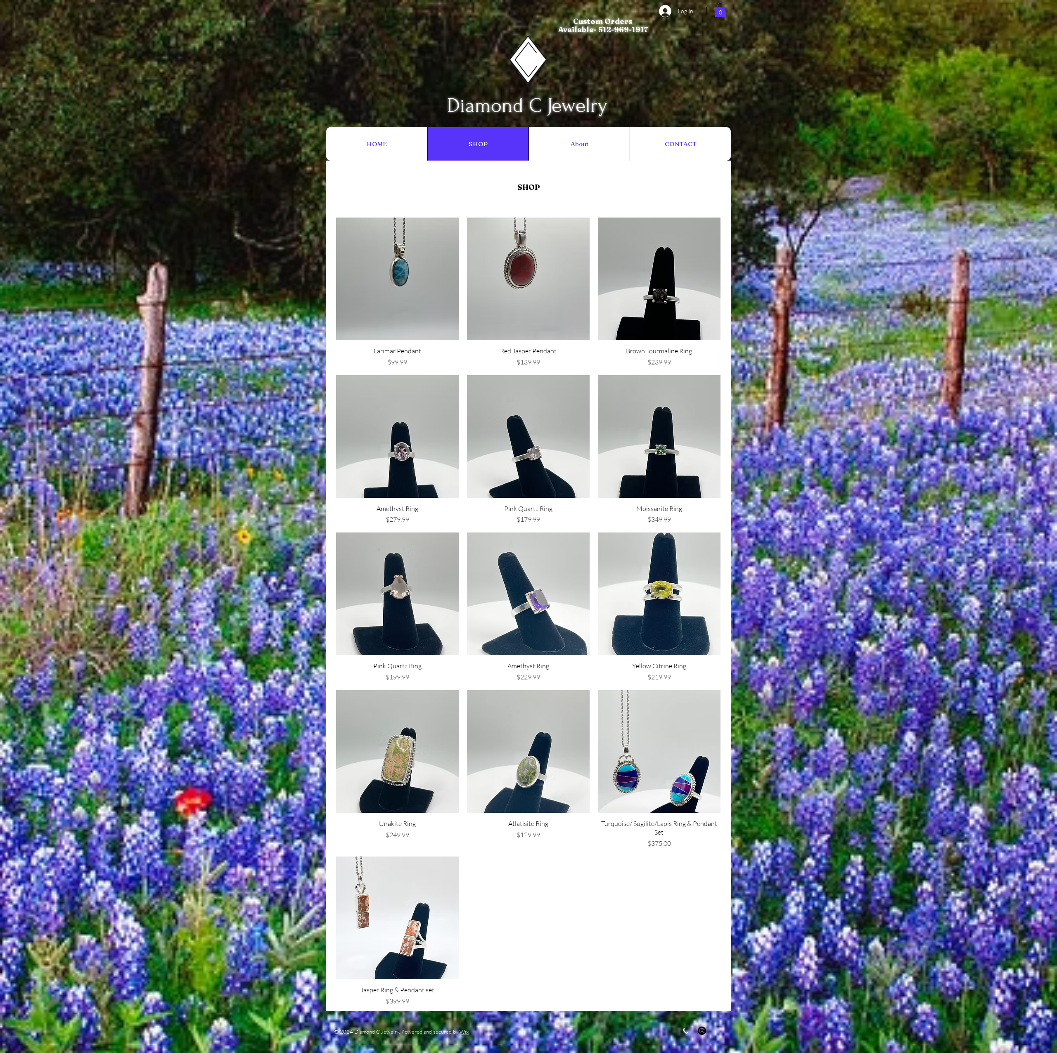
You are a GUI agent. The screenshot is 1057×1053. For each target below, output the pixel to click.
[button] (720, 9)
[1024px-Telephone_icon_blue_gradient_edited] (685, 1031)
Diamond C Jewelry (527, 105)
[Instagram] (702, 1031)
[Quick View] (397, 279)
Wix (464, 1031)
